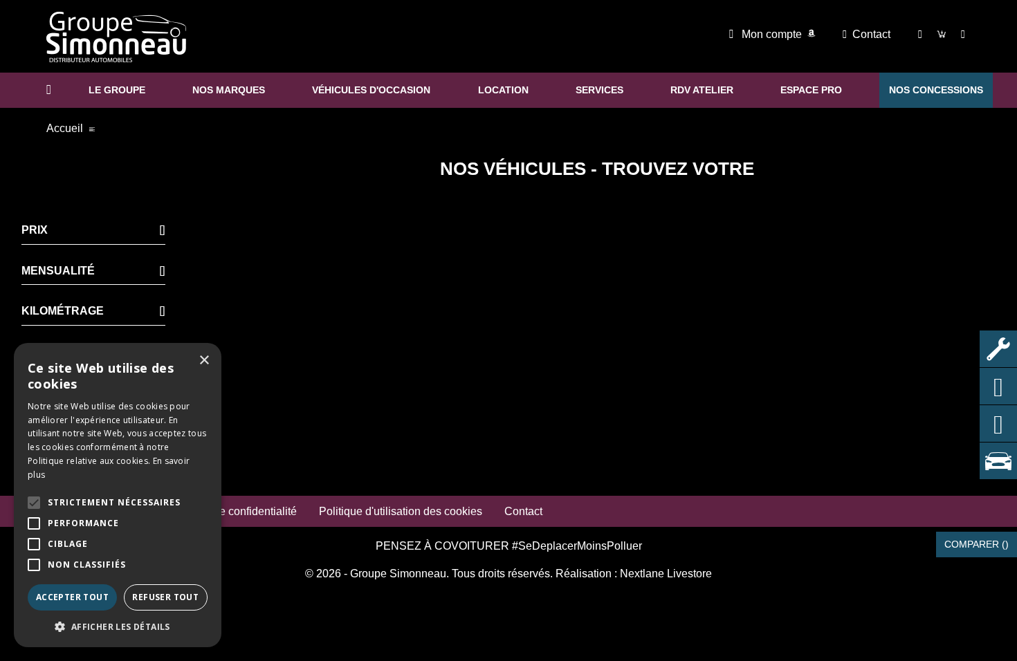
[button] (34, 502)
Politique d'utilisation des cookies (400, 511)
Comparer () (976, 544)
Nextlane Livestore (664, 573)
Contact (871, 34)
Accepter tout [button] (72, 597)
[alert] (117, 495)
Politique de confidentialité (232, 511)
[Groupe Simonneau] (116, 37)
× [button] (204, 360)
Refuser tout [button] (165, 597)
